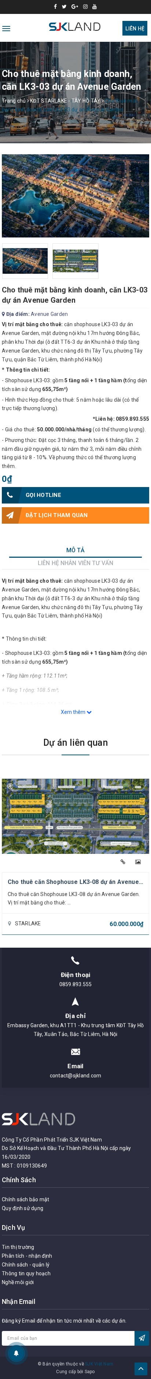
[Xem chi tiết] (123, 861)
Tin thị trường (18, 1247)
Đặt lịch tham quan (57, 515)
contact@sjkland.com (76, 1076)
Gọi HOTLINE (43, 495)
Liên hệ (134, 29)
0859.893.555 (75, 984)
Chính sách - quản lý (25, 1265)
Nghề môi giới (18, 1282)
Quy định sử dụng (22, 1208)
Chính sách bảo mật (25, 1199)
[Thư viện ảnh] (138, 861)
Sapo (90, 1371)
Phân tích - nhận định (27, 1256)
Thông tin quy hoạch (26, 1273)
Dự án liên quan (75, 742)
